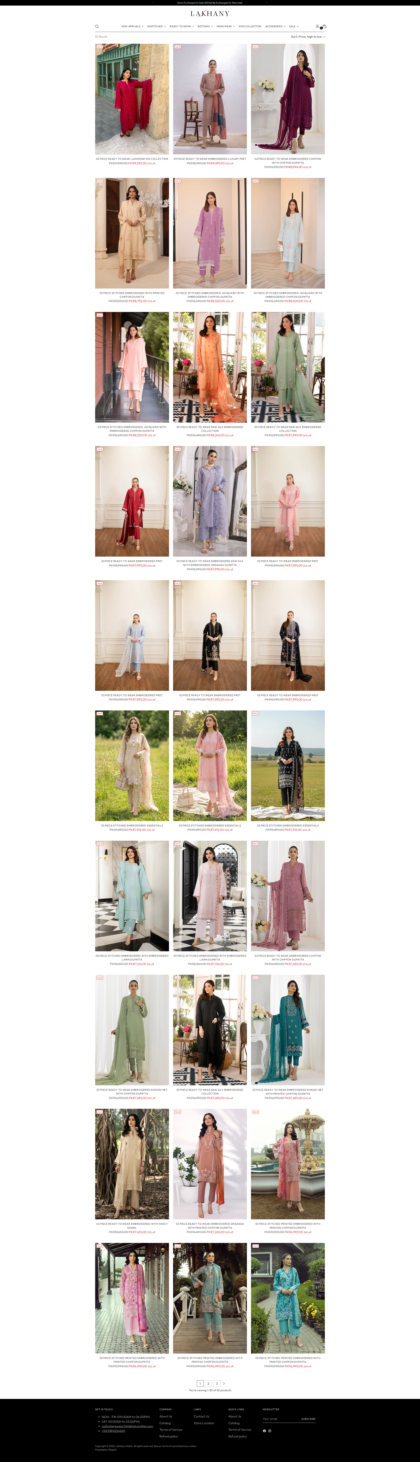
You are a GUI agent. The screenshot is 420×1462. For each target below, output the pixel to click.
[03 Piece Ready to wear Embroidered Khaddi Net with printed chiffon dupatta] (288, 1030)
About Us (165, 1416)
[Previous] (153, 3)
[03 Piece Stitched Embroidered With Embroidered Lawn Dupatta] (132, 896)
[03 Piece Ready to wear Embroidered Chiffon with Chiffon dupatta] (288, 896)
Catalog (165, 1423)
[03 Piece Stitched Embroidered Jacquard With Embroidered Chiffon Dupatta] (210, 233)
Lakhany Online (124, 1446)
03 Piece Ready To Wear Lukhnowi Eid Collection (132, 158)
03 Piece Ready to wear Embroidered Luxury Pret (210, 158)
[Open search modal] (97, 26)
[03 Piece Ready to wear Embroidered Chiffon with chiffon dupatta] (288, 99)
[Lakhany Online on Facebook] (265, 1431)
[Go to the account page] (316, 26)
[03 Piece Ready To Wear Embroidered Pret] (132, 501)
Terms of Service (170, 1430)
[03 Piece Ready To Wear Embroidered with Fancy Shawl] (132, 1164)
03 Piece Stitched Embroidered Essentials (132, 825)
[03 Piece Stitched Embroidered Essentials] (132, 765)
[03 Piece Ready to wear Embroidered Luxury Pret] (210, 99)
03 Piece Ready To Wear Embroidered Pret (132, 561)
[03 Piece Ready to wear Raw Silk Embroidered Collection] (210, 367)
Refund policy (168, 1436)
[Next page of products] (224, 1383)
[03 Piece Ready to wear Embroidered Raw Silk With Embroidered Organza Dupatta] (210, 501)
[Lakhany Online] (210, 13)
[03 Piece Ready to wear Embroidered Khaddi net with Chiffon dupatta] (132, 1030)
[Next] (267, 3)
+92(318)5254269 (113, 1431)
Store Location (204, 1423)
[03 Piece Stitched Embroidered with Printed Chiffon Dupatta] (132, 233)
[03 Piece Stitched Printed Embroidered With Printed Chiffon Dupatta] (288, 1164)
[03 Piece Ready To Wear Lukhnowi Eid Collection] (132, 99)
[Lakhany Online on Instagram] (270, 1431)
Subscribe (309, 1418)
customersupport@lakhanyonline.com (127, 1426)
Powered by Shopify (106, 1449)
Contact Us (201, 1416)
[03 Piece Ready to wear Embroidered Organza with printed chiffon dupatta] (210, 1164)
